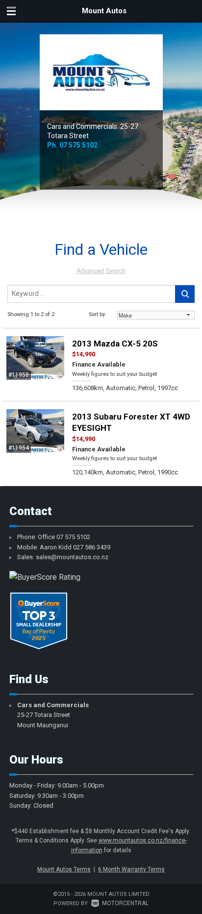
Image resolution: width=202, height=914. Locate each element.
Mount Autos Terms (64, 869)
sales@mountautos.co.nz (72, 557)
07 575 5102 (78, 145)
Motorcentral (125, 903)
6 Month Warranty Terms (131, 869)
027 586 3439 (91, 547)
